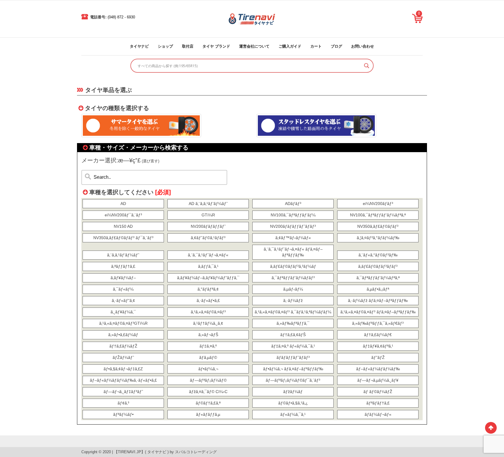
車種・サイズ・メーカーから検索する (138, 147)
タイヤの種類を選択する (117, 108)
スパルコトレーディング (196, 452)
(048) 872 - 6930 (121, 17)
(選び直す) (150, 161)
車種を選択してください (130, 192)
